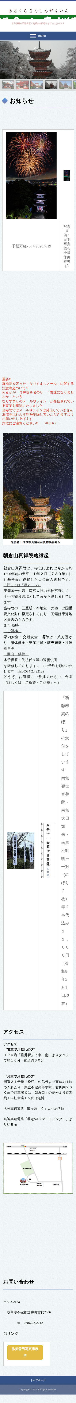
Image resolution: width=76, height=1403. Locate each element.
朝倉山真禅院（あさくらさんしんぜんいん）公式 (38, 10)
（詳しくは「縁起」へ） (22, 585)
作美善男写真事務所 (25, 1352)
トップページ (38, 1380)
